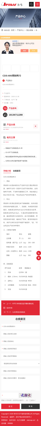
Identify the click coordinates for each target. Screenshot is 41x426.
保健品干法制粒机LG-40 (13, 148)
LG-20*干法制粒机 (11, 152)
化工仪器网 (21, 420)
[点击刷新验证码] (25, 395)
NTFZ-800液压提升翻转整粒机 (23, 303)
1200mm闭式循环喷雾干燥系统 (16, 161)
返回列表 (9, 308)
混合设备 (29, 30)
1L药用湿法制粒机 (18, 312)
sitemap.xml (31, 420)
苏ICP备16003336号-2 (23, 417)
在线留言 (17, 171)
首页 (13, 30)
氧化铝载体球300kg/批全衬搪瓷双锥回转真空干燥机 (21, 156)
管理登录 (4, 420)
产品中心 (20, 30)
